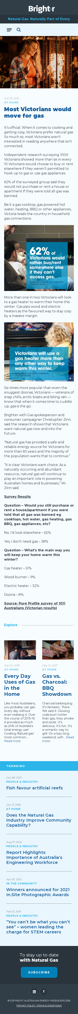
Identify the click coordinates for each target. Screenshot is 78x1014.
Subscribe (39, 972)
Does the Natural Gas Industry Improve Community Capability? (38, 820)
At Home (11, 102)
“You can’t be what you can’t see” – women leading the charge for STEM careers (38, 926)
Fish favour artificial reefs (34, 787)
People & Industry (22, 781)
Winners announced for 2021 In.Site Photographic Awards (37, 892)
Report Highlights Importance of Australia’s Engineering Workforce (34, 857)
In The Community (21, 883)
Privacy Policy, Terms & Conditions (39, 1005)
